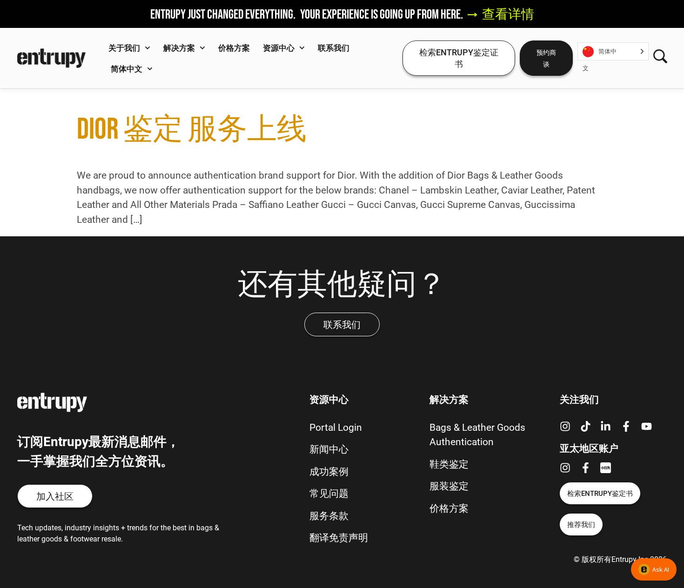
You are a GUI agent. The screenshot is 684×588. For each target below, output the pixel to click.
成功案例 (329, 471)
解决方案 (179, 47)
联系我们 (333, 47)
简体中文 (126, 68)
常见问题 (329, 493)
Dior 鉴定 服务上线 (192, 128)
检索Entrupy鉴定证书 (458, 58)
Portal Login (335, 427)
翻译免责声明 (338, 537)
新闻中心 (329, 448)
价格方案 (234, 47)
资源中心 (279, 47)
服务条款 (329, 515)
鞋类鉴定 (449, 463)
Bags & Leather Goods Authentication (477, 434)
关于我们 (124, 47)
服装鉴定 (449, 485)
